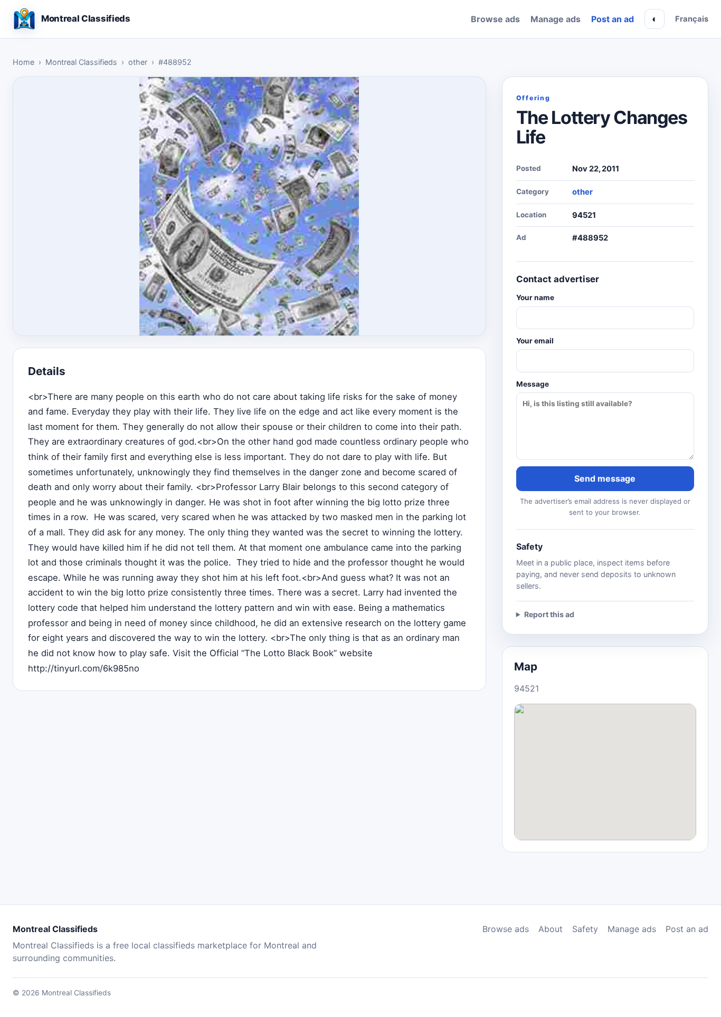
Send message (604, 478)
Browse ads (495, 19)
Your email (535, 341)
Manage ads (555, 19)
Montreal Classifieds (81, 61)
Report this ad (549, 614)
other (137, 61)
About (550, 929)
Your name (535, 297)
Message (532, 384)
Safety (585, 929)
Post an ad (612, 19)
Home (23, 61)
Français (691, 19)
